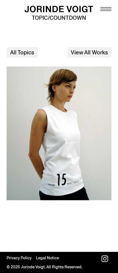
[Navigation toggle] (106, 9)
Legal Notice (47, 258)
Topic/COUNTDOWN (59, 18)
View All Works (89, 52)
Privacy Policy (19, 258)
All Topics (22, 52)
